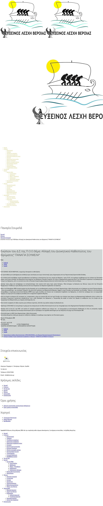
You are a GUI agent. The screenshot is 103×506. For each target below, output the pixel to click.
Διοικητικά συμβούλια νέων (13, 156)
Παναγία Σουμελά (11, 185)
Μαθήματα (12, 175)
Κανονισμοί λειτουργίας (12, 159)
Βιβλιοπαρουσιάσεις (12, 192)
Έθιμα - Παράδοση (14, 176)
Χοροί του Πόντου (11, 198)
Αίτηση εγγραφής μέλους (13, 162)
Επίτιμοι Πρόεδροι (11, 160)
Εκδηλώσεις (12, 178)
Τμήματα (9, 152)
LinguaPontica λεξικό (12, 167)
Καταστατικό (10, 150)
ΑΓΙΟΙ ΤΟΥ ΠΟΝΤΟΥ (12, 205)
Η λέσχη (6, 149)
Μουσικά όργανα (11, 196)
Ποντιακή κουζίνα (11, 203)
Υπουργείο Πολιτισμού (10, 417)
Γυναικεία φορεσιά (14, 202)
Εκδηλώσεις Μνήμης (15, 179)
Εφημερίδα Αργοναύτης (12, 180)
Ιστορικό (9, 157)
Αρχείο (5, 170)
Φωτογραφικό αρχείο (12, 163)
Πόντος (5, 183)
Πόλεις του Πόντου (11, 193)
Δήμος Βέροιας (8, 419)
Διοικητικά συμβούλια (12, 155)
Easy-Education (7, 421)
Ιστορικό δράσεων (11, 166)
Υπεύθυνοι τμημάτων (12, 153)
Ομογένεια (9, 189)
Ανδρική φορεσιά (14, 201)
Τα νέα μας (6, 169)
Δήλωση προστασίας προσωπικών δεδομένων (17, 405)
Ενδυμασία (9, 199)
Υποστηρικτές (10, 165)
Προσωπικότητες (11, 191)
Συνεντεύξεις (13, 173)
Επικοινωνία (7, 206)
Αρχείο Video (10, 172)
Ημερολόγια (10, 182)
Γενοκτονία (9, 186)
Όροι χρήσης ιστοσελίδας (11, 407)
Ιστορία (8, 188)
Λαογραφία (6, 195)
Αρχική (5, 147)
